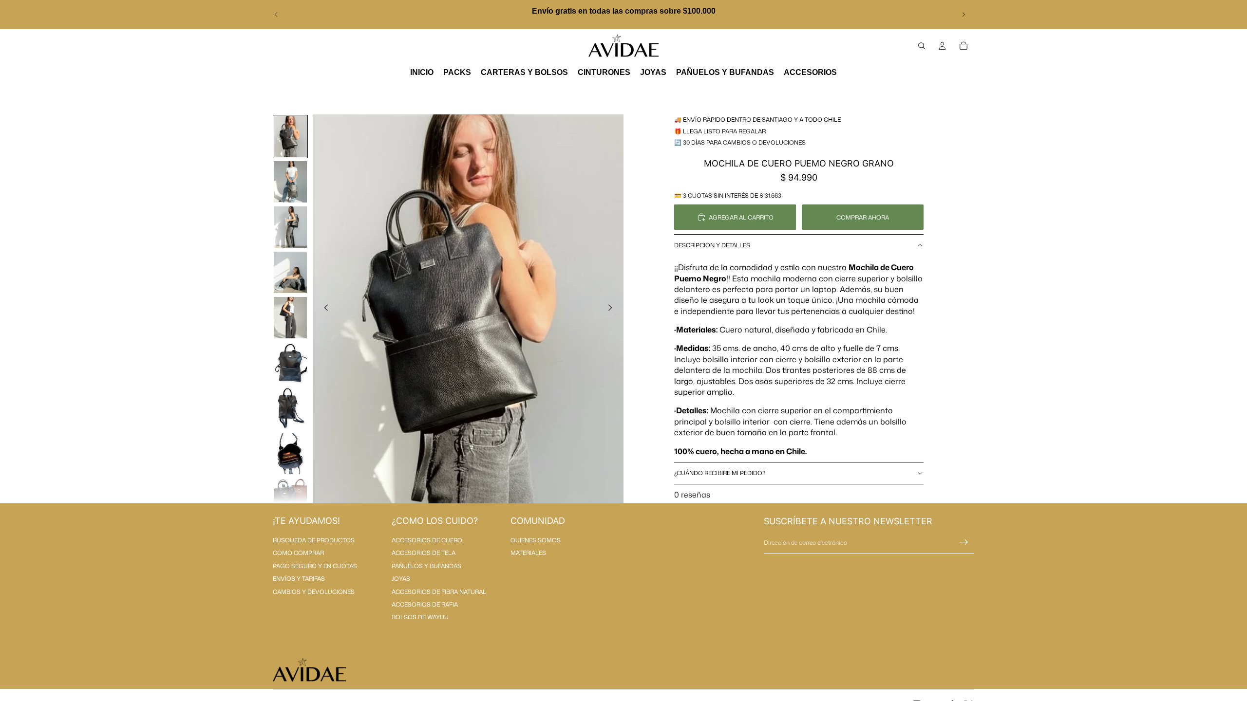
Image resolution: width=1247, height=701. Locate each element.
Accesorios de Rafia (425, 604)
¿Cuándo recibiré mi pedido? (719, 473)
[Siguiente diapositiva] (963, 14)
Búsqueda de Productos (314, 540)
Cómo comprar (298, 553)
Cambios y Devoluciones (314, 592)
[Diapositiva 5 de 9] (290, 317)
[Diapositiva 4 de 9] (290, 272)
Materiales (528, 553)
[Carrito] (963, 45)
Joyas (401, 578)
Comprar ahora (862, 217)
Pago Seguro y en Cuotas (315, 566)
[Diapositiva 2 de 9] (290, 182)
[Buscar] (921, 45)
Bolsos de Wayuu (420, 617)
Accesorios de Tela (423, 553)
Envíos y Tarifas (299, 578)
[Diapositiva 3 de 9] (290, 227)
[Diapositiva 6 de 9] (290, 363)
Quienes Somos (535, 540)
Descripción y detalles (712, 245)
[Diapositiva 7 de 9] (290, 408)
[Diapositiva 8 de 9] (290, 453)
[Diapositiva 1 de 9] (290, 136)
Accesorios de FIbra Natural (439, 592)
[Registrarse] (964, 542)
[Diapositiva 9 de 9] (290, 498)
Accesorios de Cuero (427, 540)
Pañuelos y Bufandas (426, 566)
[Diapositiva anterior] (276, 14)
